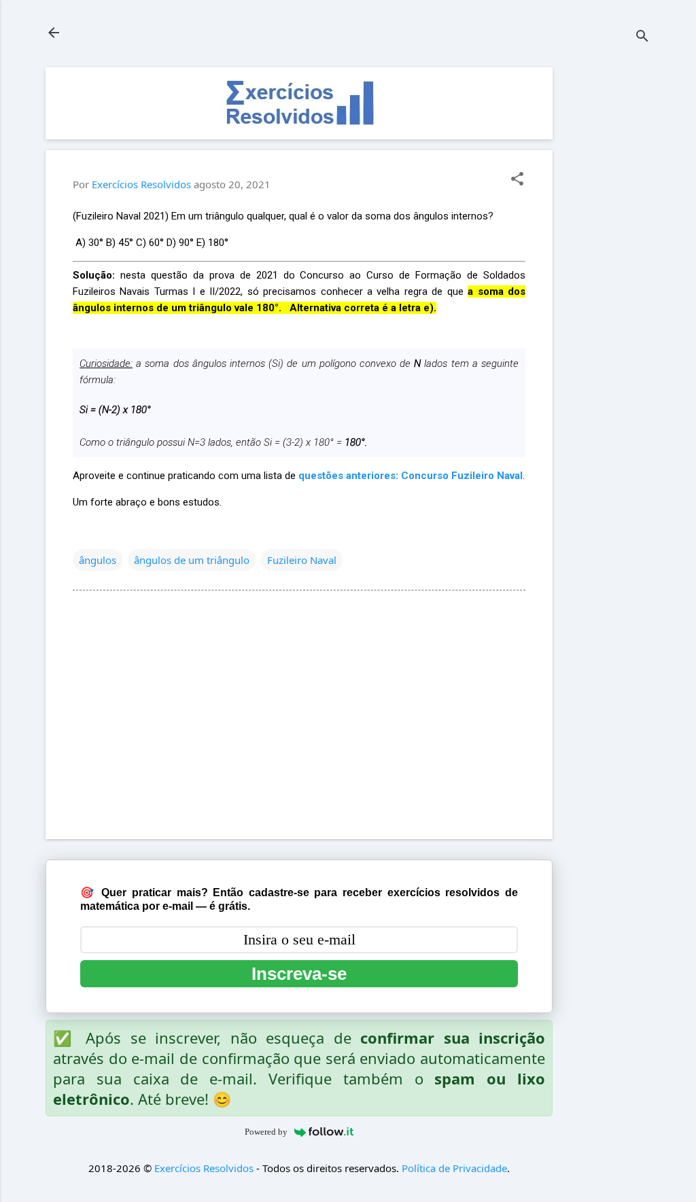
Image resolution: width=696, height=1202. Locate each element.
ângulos (97, 560)
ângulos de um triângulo (191, 560)
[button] (517, 180)
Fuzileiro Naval (301, 560)
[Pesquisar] (642, 37)
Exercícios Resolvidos (204, 1168)
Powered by (266, 1132)
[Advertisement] (606, 271)
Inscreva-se (299, 974)
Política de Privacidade (454, 1168)
